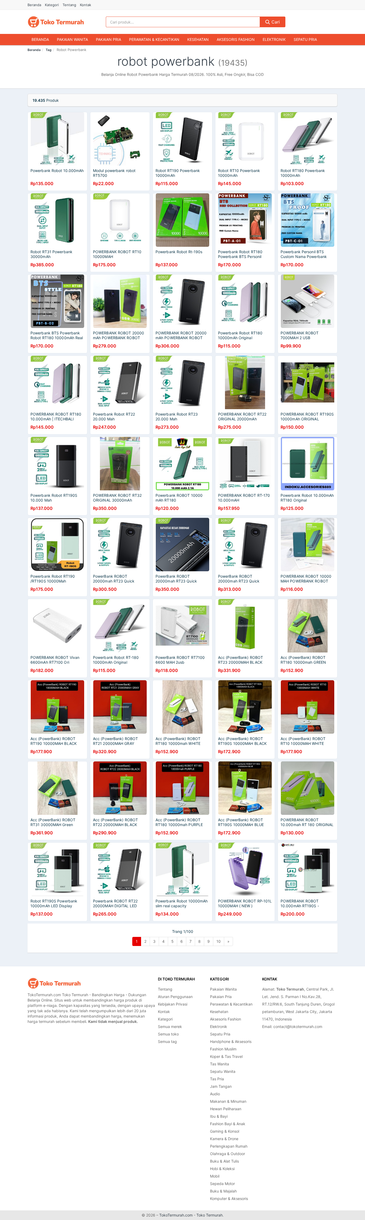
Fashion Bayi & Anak (227, 1123)
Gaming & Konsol (224, 1131)
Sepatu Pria (305, 39)
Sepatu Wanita (222, 1071)
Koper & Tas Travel (226, 1056)
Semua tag (167, 1041)
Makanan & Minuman (228, 1101)
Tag (49, 50)
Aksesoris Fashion (236, 39)
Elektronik (274, 39)
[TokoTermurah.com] (56, 22)
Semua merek (170, 1026)
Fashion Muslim (223, 1049)
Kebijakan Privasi (172, 1004)
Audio (215, 1094)
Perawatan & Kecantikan (154, 39)
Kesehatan (198, 39)
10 (218, 941)
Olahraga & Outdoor (227, 1153)
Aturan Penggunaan (175, 996)
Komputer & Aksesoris (229, 1198)
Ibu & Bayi (219, 1116)
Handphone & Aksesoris (230, 1041)
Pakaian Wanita (72, 39)
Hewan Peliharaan (225, 1108)
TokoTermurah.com (176, 1215)
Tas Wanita (219, 1064)
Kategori (52, 5)
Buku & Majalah (223, 1191)
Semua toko (168, 1034)
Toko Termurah (209, 1215)
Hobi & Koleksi (222, 1168)
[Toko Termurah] (54, 983)
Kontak (85, 5)
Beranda (34, 5)
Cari (275, 22)
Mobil (214, 1176)
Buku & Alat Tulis (224, 1161)
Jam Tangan (221, 1086)
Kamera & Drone (224, 1138)
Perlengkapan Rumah (228, 1146)
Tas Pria (217, 1079)
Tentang (69, 5)
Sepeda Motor (222, 1183)
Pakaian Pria (108, 39)
